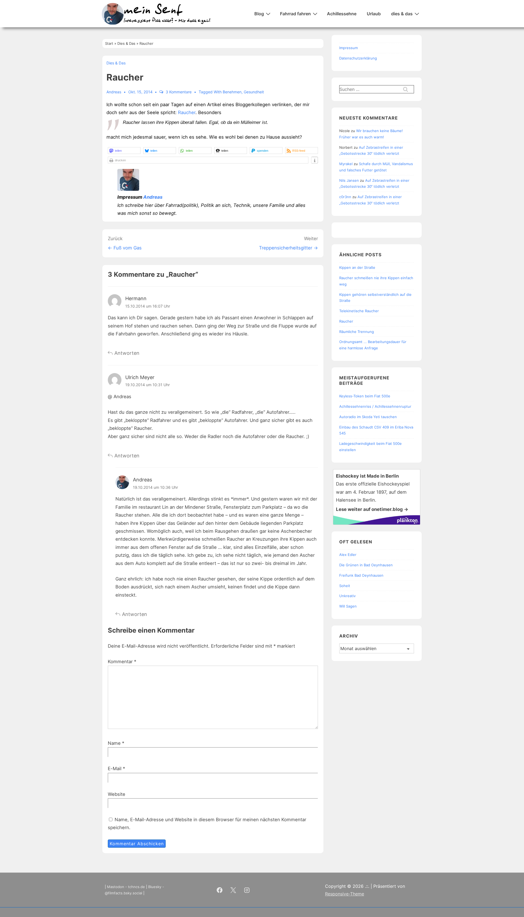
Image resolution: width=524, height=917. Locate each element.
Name (114, 743)
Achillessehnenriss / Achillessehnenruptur (375, 406)
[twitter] (233, 890)
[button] (124, 150)
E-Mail (114, 768)
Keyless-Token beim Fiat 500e (364, 396)
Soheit (344, 585)
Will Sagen (348, 606)
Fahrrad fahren (295, 13)
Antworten (126, 353)
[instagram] (247, 890)
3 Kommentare (179, 92)
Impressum (348, 48)
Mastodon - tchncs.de (126, 887)
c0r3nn (345, 197)
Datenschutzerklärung (358, 58)
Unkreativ (347, 596)
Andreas (152, 197)
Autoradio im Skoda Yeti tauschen (368, 417)
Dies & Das (116, 63)
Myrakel (346, 164)
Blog (259, 13)
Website (116, 794)
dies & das (402, 13)
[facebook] (220, 890)
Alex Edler (347, 554)
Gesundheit (254, 92)
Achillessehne (341, 13)
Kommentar (122, 661)
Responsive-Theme (344, 894)
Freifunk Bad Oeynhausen (361, 575)
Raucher (186, 112)
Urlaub (374, 13)
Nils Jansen (349, 180)
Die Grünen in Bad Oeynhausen (366, 565)
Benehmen (232, 92)
